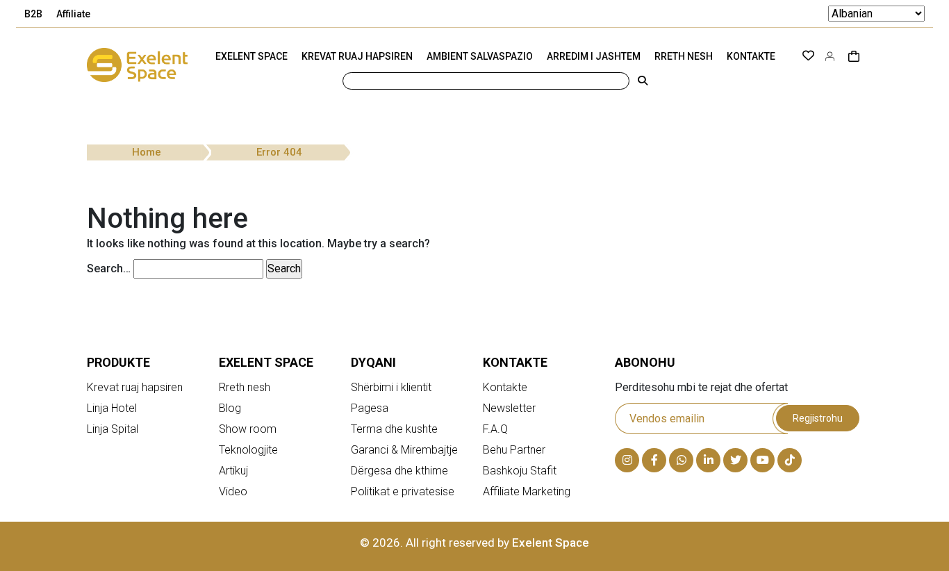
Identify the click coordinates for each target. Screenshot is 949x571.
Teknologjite (248, 449)
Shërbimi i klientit (391, 387)
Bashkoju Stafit (519, 470)
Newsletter (509, 408)
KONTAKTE (751, 56)
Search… (109, 268)
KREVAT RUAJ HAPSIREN (357, 56)
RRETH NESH (683, 56)
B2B (33, 13)
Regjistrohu (818, 418)
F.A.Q (495, 429)
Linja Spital (112, 429)
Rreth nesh (244, 387)
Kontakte (505, 387)
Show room (248, 429)
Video (233, 491)
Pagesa (369, 408)
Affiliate (73, 13)
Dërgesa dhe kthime (399, 470)
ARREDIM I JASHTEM (594, 56)
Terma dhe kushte (394, 429)
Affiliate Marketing (526, 491)
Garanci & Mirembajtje (404, 449)
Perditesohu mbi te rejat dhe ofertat (701, 387)
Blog (230, 408)
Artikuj (233, 470)
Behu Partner (514, 449)
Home (146, 152)
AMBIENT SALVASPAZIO (480, 56)
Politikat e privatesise (402, 491)
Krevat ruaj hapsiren (135, 387)
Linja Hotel (112, 408)
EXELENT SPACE (251, 56)
